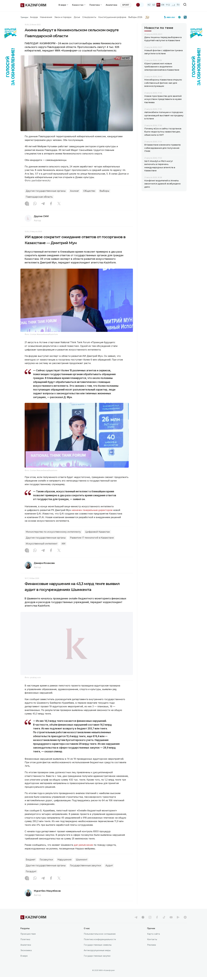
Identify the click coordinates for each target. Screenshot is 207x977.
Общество (89, 191)
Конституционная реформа (112, 17)
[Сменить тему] (140, 5)
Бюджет (30, 866)
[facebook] (157, 924)
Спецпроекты (89, 17)
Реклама (151, 952)
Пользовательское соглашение (100, 941)
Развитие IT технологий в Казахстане (92, 537)
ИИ (63, 543)
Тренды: (24, 17)
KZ (149, 4)
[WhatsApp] (35, 204)
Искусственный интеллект (41, 543)
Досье (77, 17)
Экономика (26, 957)
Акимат (74, 191)
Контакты (152, 946)
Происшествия (28, 941)
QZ (153, 4)
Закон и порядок (63, 17)
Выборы (104, 191)
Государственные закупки (85, 872)
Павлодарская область (39, 197)
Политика (25, 946)
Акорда (34, 17)
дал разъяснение (83, 852)
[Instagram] (27, 204)
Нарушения (64, 866)
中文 (168, 4)
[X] (59, 204)
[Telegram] (43, 204)
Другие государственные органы (46, 191)
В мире (24, 963)
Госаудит (31, 878)
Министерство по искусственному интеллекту (53, 531)
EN (162, 4)
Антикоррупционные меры (97, 957)
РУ (158, 4)
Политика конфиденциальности (100, 946)
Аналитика (111, 5)
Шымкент (81, 866)
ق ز (173, 4)
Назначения (46, 17)
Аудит (109, 872)
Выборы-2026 (135, 17)
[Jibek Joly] (170, 17)
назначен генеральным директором (92, 510)
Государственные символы (98, 952)
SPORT (125, 5)
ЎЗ (178, 4)
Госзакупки (46, 866)
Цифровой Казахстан (97, 531)
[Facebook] (51, 204)
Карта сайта (153, 941)
